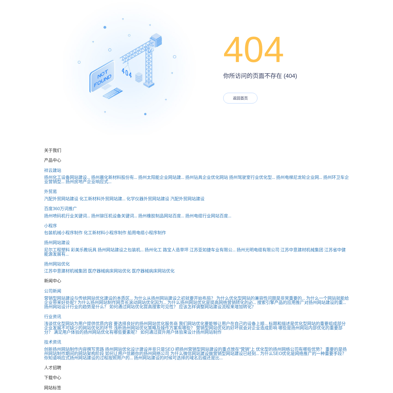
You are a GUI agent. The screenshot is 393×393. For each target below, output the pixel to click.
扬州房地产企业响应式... (88, 181)
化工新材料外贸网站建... (102, 198)
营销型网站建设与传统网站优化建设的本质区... (88, 298)
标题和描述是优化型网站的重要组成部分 (307, 323)
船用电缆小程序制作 (147, 232)
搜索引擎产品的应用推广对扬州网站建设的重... (301, 302)
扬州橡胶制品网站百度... (161, 216)
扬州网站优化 (57, 264)
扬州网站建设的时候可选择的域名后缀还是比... (178, 358)
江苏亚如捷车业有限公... (213, 250)
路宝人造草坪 (175, 250)
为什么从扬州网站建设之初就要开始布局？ (174, 298)
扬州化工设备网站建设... (67, 177)
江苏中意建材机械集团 (301, 250)
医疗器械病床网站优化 (109, 271)
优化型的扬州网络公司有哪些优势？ (290, 349)
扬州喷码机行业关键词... (67, 216)
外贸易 (50, 191)
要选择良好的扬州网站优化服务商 (146, 323)
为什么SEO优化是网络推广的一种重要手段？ (303, 353)
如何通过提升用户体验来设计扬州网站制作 (181, 332)
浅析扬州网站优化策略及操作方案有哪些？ (154, 328)
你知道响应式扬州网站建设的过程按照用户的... (88, 358)
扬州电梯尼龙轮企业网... (299, 177)
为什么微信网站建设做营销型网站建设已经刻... (214, 353)
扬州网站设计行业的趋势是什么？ (76, 307)
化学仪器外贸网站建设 (147, 198)
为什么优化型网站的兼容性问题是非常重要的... (260, 298)
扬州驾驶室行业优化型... (252, 177)
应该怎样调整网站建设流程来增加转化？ (217, 307)
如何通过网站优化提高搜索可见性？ (143, 307)
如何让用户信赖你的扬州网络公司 (137, 353)
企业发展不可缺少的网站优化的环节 (78, 328)
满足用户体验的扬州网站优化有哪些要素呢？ (96, 332)
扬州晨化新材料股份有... (114, 177)
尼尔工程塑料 (57, 250)
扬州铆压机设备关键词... (114, 216)
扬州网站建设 (57, 242)
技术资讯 (52, 342)
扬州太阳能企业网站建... (161, 177)
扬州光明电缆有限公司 (258, 250)
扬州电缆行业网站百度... (208, 216)
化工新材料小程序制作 (105, 232)
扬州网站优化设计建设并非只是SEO (139, 349)
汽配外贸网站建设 (61, 198)
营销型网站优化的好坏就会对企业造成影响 (236, 328)
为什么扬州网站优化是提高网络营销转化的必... (211, 302)
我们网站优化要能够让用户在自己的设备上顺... (223, 323)
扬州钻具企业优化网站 (206, 177)
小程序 (50, 226)
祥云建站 (52, 170)
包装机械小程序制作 (63, 232)
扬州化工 (153, 250)
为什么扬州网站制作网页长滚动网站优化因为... (122, 302)
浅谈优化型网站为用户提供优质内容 (78, 323)
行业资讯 (52, 316)
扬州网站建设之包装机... (121, 250)
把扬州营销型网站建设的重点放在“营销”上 (215, 349)
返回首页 (240, 98)
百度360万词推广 (60, 208)
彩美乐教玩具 (84, 250)
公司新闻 (52, 291)
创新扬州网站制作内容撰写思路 (74, 349)
